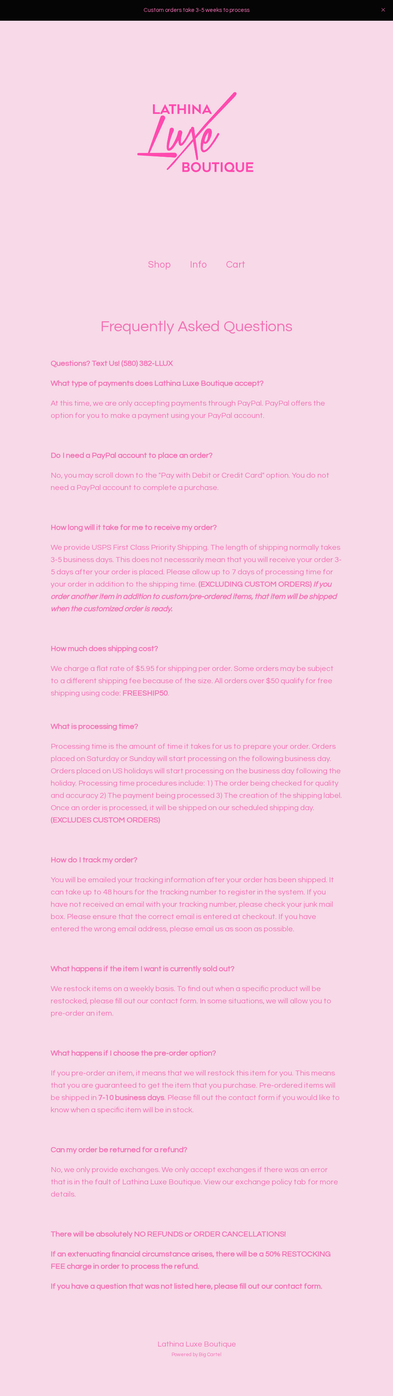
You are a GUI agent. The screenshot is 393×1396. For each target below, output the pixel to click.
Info (198, 265)
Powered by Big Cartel (196, 1354)
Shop (159, 265)
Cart (237, 264)
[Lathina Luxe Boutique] (196, 135)
